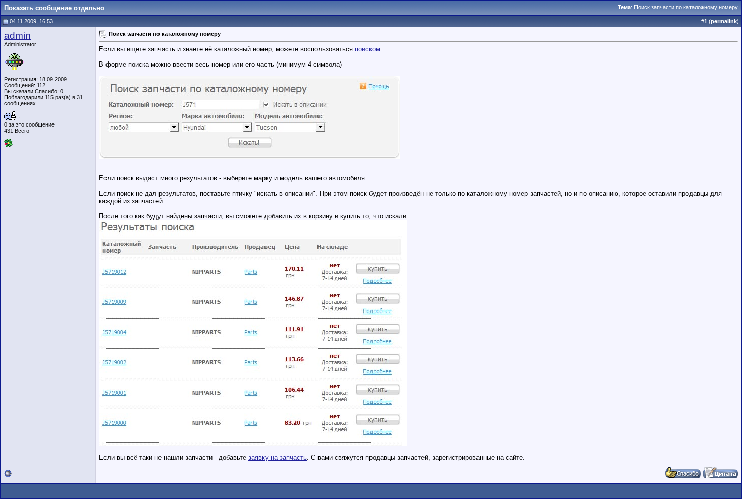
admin (17, 35)
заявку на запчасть (277, 457)
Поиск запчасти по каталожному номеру (686, 7)
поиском (367, 49)
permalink (724, 21)
